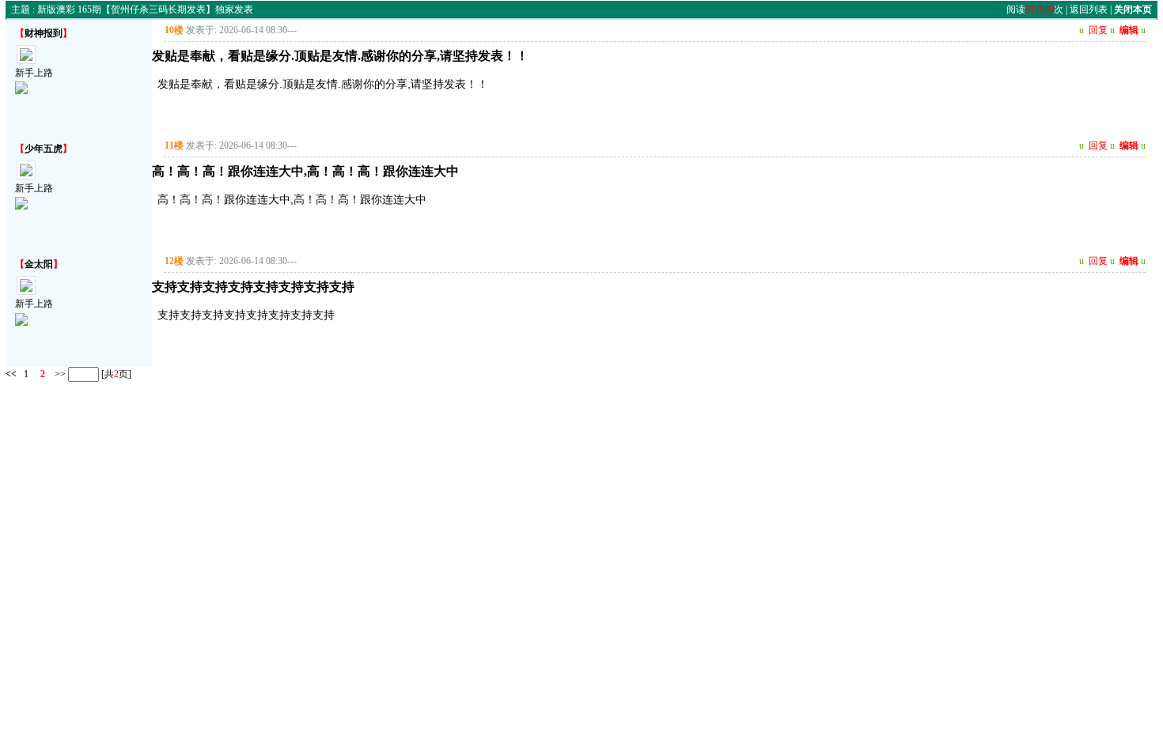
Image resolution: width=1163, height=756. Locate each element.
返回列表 (1089, 9)
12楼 (174, 260)
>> (59, 374)
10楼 (174, 30)
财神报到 (44, 33)
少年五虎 (44, 148)
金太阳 (39, 264)
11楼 (174, 145)
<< (11, 374)
